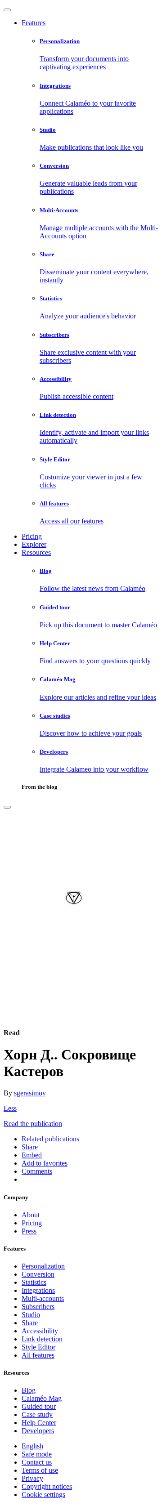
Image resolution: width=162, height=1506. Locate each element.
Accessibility (40, 1331)
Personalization (43, 1266)
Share (30, 1323)
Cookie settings (43, 1494)
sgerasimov (30, 1093)
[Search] (7, 807)
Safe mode (37, 1454)
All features (38, 1355)
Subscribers (38, 1306)
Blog (29, 1390)
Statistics (34, 1282)
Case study (37, 1414)
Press (29, 1231)
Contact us (37, 1462)
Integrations (38, 1290)
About (31, 1215)
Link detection (42, 1339)
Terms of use (40, 1470)
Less (10, 1108)
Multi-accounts (43, 1298)
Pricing (32, 536)
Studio (31, 1314)
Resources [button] (36, 552)
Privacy (32, 1478)
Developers (38, 1430)
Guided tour (39, 1406)
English (32, 1446)
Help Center (39, 1422)
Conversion (38, 1274)
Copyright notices (47, 1486)
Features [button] (33, 23)
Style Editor (38, 1347)
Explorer (34, 544)
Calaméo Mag (42, 1398)
